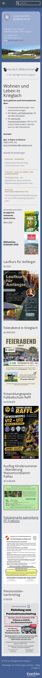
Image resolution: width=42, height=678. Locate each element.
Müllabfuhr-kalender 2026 (10, 243)
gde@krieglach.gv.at (16, 40)
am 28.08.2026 (9, 332)
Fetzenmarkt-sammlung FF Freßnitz (20, 519)
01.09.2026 (7, 599)
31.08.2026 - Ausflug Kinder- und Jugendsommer (19, 173)
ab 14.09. (7, 266)
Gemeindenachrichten (12, 210)
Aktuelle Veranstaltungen (14, 153)
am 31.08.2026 (9, 481)
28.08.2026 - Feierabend (14, 159)
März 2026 (7, 222)
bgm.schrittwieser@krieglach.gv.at (17, 145)
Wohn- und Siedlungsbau (22, 113)
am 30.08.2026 (9, 401)
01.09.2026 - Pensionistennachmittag (16, 191)
